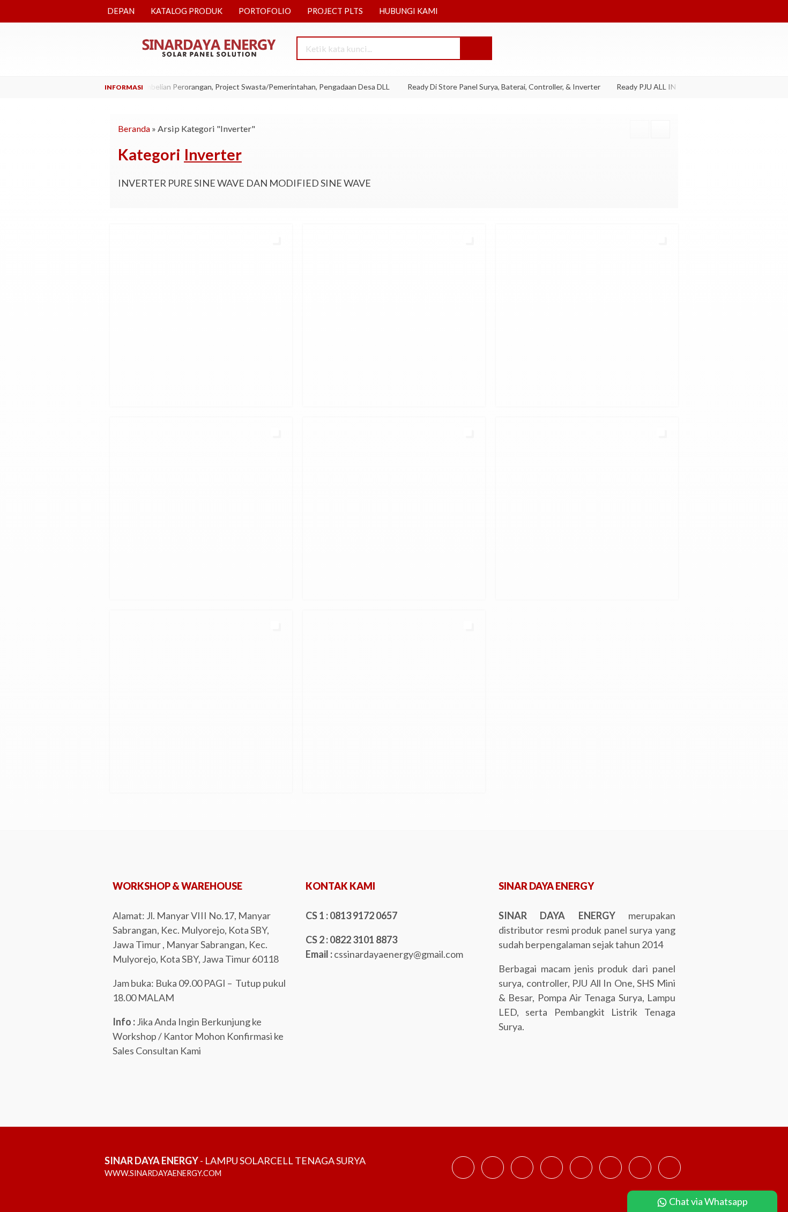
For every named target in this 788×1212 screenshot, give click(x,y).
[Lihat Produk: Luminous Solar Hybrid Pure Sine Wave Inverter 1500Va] (312, 586)
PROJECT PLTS (335, 11)
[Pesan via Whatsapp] (606, 49)
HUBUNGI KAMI (408, 11)
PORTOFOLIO (265, 11)
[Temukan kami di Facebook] (463, 1178)
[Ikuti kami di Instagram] (522, 1178)
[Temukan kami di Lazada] (640, 1178)
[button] (475, 48)
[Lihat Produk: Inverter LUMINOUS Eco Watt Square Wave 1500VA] (312, 393)
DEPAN (121, 11)
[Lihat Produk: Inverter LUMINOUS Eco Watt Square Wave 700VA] (505, 393)
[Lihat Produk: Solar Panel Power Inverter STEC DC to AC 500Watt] (119, 779)
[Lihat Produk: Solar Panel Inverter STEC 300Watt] (312, 779)
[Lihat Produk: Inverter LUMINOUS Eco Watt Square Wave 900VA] (119, 393)
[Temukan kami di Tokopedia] (581, 1178)
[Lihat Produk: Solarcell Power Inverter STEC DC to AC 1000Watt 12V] (505, 586)
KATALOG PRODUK (186, 11)
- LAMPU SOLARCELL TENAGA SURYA (235, 1160)
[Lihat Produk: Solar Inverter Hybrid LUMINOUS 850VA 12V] (119, 586)
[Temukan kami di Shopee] (552, 1178)
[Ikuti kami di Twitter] (493, 1178)
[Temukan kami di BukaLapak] (611, 1178)
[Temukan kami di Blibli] (669, 1178)
